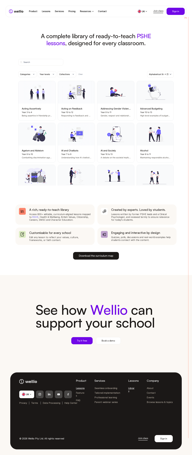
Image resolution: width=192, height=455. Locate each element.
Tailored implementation (107, 392)
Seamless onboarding (105, 388)
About (150, 388)
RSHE (35, 217)
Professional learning (105, 397)
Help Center (70, 403)
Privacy (23, 403)
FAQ (78, 400)
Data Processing (51, 403)
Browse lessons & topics (160, 402)
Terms (34, 403)
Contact (151, 392)
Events (150, 397)
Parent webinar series (106, 402)
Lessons (80, 388)
